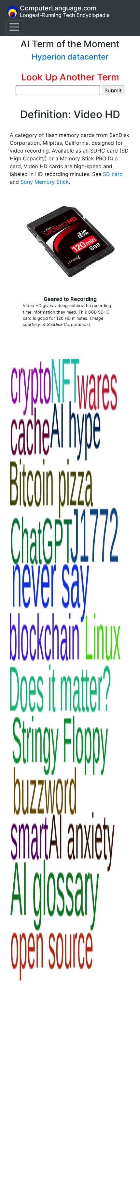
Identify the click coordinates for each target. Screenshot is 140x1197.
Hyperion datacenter (70, 56)
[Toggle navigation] (14, 27)
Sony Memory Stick (45, 182)
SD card (113, 174)
